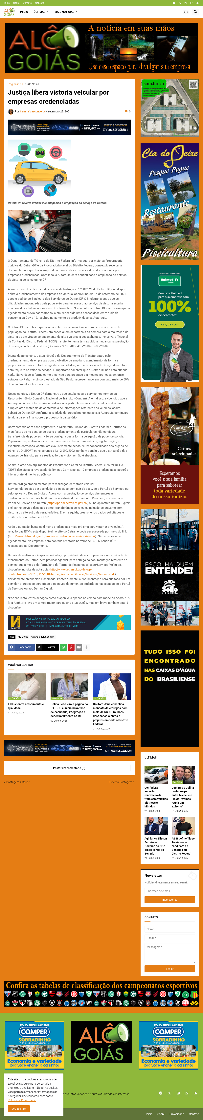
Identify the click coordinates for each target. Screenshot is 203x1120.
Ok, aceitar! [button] (19, 1108)
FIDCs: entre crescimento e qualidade (26, 706)
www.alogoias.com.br (43, 636)
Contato (27, 3)
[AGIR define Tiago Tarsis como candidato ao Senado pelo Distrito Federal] (183, 826)
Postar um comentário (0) (69, 768)
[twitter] (180, 3)
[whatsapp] (191, 3)
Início (7, 3)
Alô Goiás (33, 84)
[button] (186, 12)
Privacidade (176, 1114)
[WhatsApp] (63, 647)
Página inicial (16, 84)
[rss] (197, 3)
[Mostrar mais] (86, 647)
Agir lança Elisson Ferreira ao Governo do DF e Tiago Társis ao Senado (156, 846)
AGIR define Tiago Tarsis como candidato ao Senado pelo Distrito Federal (183, 846)
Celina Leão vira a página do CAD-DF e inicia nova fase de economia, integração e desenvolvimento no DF (69, 710)
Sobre (16, 3)
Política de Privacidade (22, 1100)
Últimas (39, 11)
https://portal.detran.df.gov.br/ (67, 503)
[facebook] (174, 3)
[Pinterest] (71, 647)
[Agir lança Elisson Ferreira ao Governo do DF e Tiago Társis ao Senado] (156, 826)
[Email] (79, 647)
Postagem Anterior (18, 782)
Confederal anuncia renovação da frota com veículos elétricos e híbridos (156, 797)
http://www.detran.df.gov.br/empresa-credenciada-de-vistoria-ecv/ (52, 536)
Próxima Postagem (120, 782)
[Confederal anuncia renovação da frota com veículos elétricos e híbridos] (156, 775)
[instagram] (186, 3)
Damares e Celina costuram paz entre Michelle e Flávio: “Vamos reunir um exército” (183, 797)
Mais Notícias (64, 11)
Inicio (24, 11)
